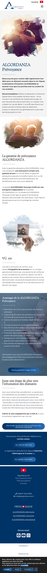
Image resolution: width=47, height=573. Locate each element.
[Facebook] (19, 535)
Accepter (7, 569)
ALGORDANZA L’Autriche (23, 516)
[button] (42, 6)
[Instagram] (28, 535)
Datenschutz (23, 554)
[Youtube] (23, 535)
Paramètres (27, 569)
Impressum (23, 546)
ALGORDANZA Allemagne (23, 512)
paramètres (24, 565)
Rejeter (17, 569)
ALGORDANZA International (23, 520)
